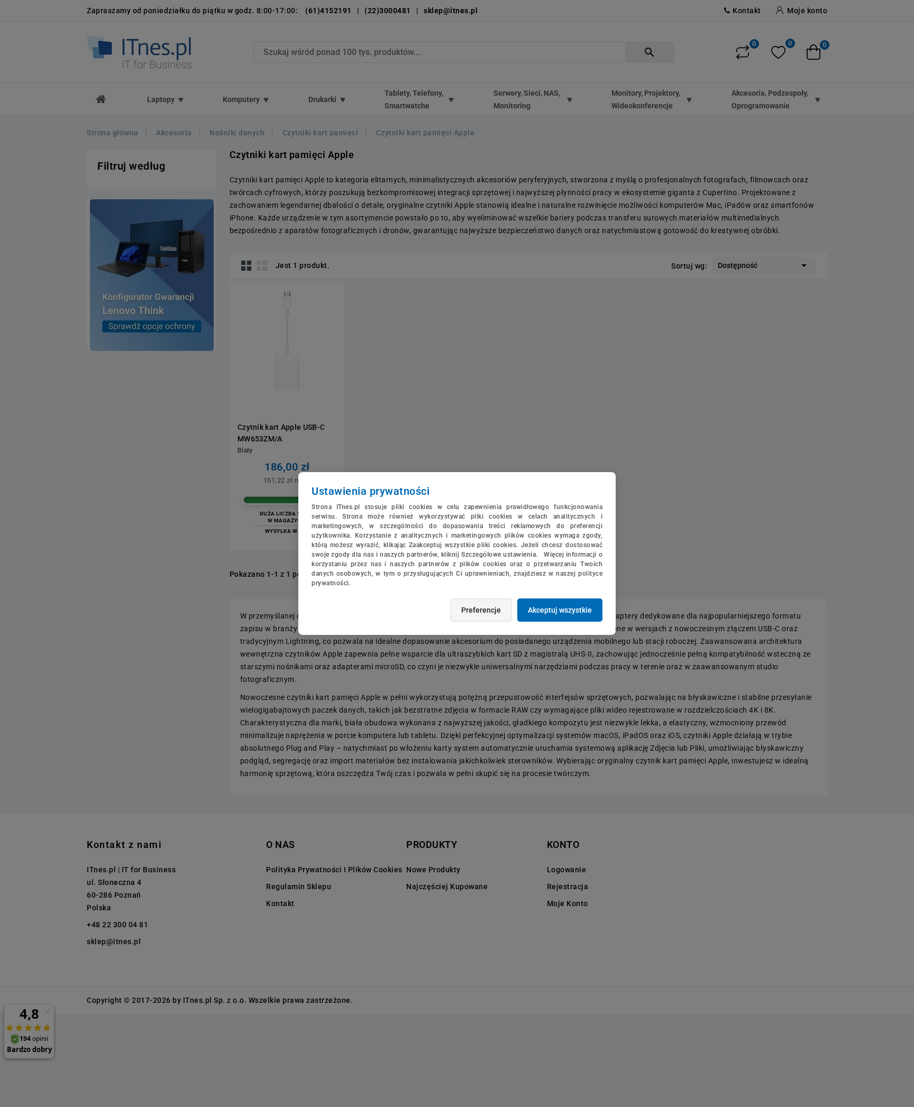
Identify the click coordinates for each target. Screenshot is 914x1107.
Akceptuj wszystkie (560, 610)
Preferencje (481, 610)
